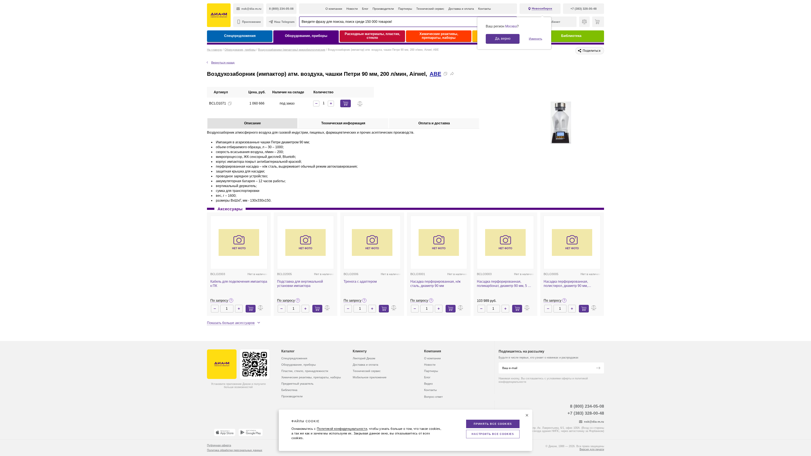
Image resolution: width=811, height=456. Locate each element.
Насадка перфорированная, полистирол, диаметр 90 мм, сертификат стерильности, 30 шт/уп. (572, 284)
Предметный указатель (297, 383)
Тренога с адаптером (360, 281)
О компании (333, 8)
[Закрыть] (527, 415)
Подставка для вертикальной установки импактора (300, 284)
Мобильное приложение (369, 377)
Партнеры (405, 8)
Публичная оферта (219, 445)
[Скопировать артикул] (229, 103)
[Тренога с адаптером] (372, 242)
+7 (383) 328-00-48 (585, 413)
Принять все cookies (493, 423)
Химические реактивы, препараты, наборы (438, 35)
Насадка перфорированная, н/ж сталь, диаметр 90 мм (435, 284)
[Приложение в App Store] (224, 432)
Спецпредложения (240, 36)
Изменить (535, 38)
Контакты (484, 8)
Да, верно (502, 38)
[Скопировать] (445, 74)
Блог (365, 8)
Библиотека (571, 36)
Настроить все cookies (493, 434)
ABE (435, 74)
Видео (428, 383)
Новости (352, 8)
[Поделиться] (452, 74)
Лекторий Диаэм (364, 358)
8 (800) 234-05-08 (587, 406)
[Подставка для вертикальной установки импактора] (305, 242)
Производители (383, 8)
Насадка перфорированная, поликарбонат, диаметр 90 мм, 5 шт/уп (505, 284)
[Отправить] (598, 368)
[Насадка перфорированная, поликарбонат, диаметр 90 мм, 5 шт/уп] (505, 242)
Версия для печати (592, 449)
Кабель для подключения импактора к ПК (238, 284)
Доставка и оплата (461, 8)
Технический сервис (430, 8)
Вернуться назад (222, 62)
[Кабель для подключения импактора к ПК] (239, 242)
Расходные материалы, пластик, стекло (372, 35)
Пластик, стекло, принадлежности (304, 371)
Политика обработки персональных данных (234, 450)
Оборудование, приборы (306, 36)
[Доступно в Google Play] (251, 432)
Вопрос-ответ (433, 396)
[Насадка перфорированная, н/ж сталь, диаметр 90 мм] (439, 242)
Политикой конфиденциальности (342, 428)
